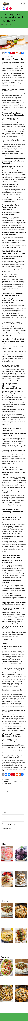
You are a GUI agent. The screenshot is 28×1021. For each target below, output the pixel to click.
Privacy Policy (14, 1014)
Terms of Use (7, 1014)
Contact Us (20, 1014)
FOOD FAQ (7, 779)
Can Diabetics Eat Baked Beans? (13, 781)
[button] (22, 3)
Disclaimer (18, 1016)
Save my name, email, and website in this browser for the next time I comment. (15, 823)
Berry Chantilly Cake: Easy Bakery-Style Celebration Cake (7, 890)
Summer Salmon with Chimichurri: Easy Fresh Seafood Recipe (21, 947)
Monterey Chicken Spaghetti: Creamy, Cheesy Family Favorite (21, 1005)
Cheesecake (10, 68)
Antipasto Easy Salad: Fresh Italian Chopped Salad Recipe (6, 979)
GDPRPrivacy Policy (11, 1016)
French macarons (9, 783)
